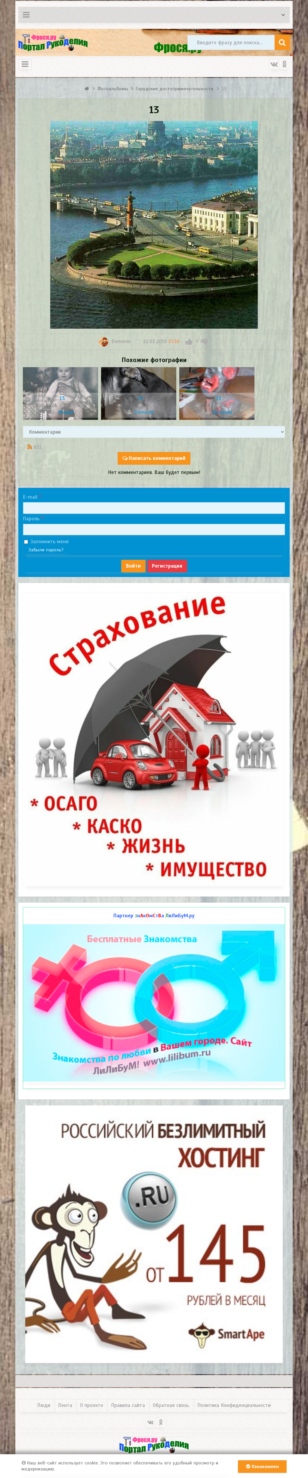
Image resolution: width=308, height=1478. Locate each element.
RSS (38, 447)
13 (62, 398)
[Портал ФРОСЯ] (53, 42)
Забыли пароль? (45, 550)
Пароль (31, 519)
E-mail (30, 497)
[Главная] (87, 89)
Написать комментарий (157, 458)
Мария (65, 412)
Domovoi (120, 341)
